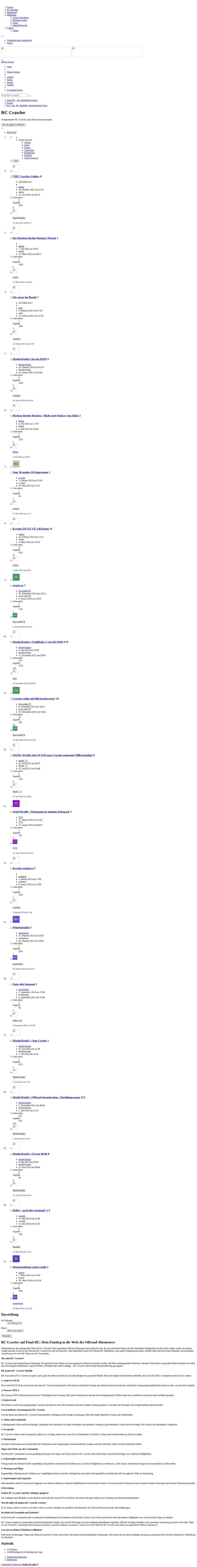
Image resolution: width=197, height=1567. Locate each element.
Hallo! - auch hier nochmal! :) (30, 1210)
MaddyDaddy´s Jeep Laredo (30, 1040)
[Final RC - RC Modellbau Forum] (71, 57)
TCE (20, 817)
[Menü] (2, 36)
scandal (21, 1216)
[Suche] (2, 60)
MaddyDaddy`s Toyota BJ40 (30, 1153)
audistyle (22, 876)
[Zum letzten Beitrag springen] (15, 213)
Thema (27, 142)
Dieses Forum (13, 72)
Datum (27, 147)
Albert (21, 534)
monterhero (23, 933)
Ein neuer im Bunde (24, 297)
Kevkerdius (23, 989)
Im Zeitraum (6, 1320)
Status (4, 1328)
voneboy (17, 339)
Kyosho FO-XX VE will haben (31, 528)
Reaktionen (29, 153)
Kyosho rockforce (23, 868)
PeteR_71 (22, 761)
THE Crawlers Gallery (26, 176)
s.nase (15, 277)
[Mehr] (2, 128)
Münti (21, 246)
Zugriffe (28, 155)
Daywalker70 (24, 591)
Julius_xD (17, 1020)
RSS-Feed (11, 132)
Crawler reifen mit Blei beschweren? (34, 698)
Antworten (29, 150)
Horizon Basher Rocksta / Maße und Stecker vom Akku (46, 415)
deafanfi (16, 1247)
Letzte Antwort (31, 158)
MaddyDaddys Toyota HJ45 (30, 359)
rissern (21, 1272)
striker (21, 187)
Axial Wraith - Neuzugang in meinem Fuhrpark (41, 811)
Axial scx (18, 585)
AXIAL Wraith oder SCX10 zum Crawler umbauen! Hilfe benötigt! (53, 755)
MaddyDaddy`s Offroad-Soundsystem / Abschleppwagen (46, 1097)
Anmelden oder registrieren (19, 40)
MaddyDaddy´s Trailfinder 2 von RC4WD (38, 641)
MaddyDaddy (19, 218)
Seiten (10, 80)
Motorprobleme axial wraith (29, 1267)
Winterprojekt (21, 927)
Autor (27, 145)
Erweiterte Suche (14, 90)
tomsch (16, 508)
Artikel (10, 77)
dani (20, 308)
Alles (9, 67)
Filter (16, 161)
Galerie (10, 85)
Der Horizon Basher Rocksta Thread (34, 238)
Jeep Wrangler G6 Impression (30, 472)
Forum (10, 82)
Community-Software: (20, 1564)
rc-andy (21, 478)
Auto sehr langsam (24, 984)
